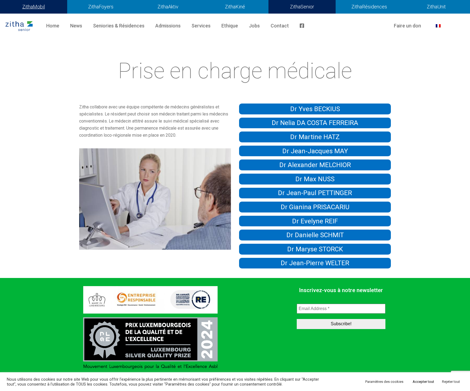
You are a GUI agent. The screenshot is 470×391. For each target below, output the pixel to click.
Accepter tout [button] (423, 382)
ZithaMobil (33, 7)
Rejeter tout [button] (451, 382)
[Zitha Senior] (19, 26)
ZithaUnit (436, 7)
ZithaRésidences (369, 7)
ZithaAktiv (167, 7)
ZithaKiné (235, 7)
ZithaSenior (302, 7)
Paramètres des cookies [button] (384, 382)
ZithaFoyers (100, 7)
